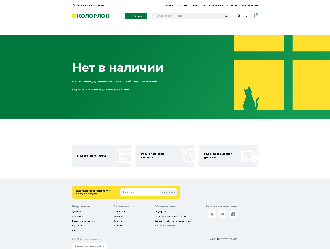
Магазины (183, 5)
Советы (75, 230)
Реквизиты (118, 225)
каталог (125, 90)
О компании (168, 5)
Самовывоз (77, 216)
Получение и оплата (213, 5)
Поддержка (160, 212)
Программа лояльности (83, 221)
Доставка (76, 212)
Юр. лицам (232, 5)
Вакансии (118, 221)
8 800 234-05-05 (249, 5)
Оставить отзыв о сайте (89, 246)
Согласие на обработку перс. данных (173, 221)
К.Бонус (196, 5)
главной (98, 90)
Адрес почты (130, 192)
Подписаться (168, 192)
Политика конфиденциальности (170, 216)
